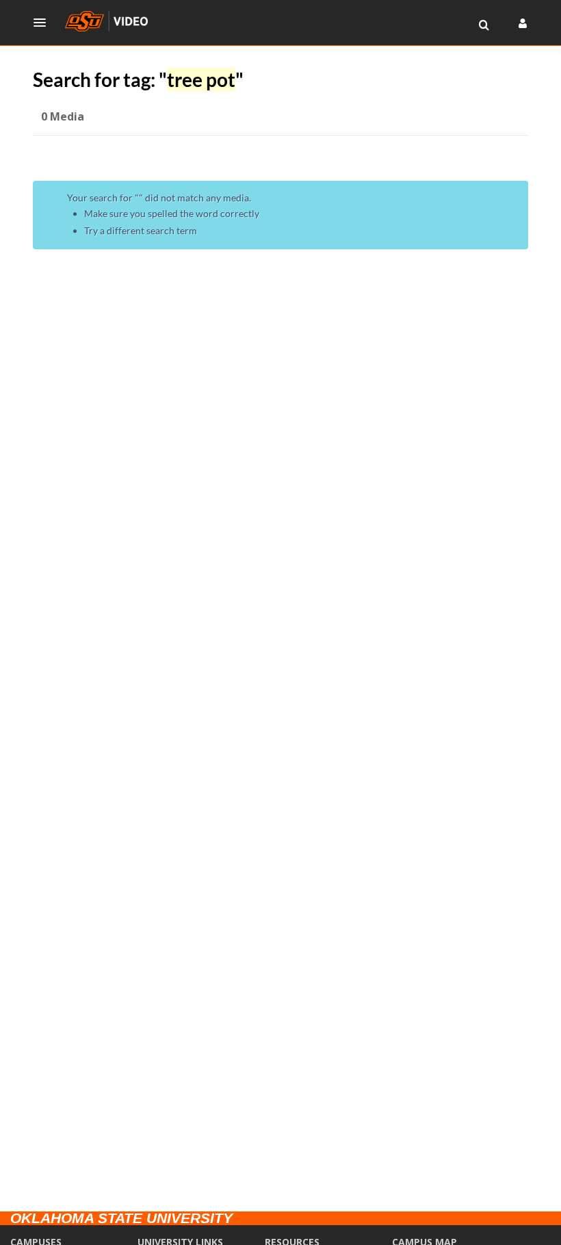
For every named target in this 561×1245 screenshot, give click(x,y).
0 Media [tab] (62, 116)
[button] (44, 22)
